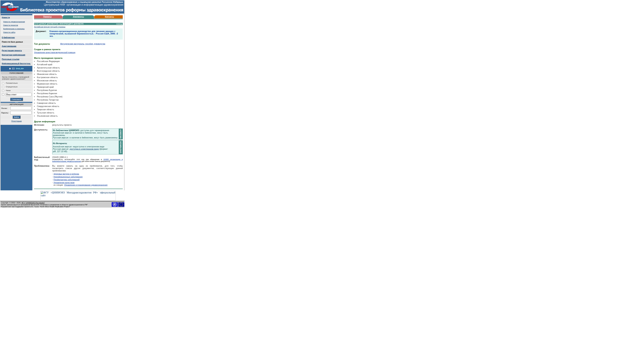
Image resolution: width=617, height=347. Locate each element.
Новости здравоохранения (14, 22)
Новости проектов (10, 25)
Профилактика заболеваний (67, 180)
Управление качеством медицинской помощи (54, 52)
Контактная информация (13, 55)
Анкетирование (9, 46)
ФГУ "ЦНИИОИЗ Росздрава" (33, 203)
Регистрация (16, 121)
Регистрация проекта (12, 50)
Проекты (47, 17)
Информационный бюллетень (16, 63)
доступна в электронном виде (84, 149)
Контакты (109, 17)
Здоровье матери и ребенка (66, 174)
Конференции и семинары (14, 29)
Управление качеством (64, 183)
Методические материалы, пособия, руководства (82, 44)
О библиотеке (8, 37)
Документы (78, 17)
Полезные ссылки (10, 59)
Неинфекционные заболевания (68, 177)
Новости (6, 17)
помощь (119, 24)
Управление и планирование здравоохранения (85, 185)
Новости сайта (9, 32)
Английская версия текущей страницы (49, 27)
